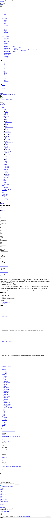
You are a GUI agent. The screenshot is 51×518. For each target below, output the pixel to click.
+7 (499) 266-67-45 (2, 2)
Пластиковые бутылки (5, 316)
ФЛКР (4, 411)
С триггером (5, 386)
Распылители (5, 424)
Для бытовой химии (6, 391)
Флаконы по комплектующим (9, 127)
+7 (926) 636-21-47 (2, 507)
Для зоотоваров (6, 394)
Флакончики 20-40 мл (3, 494)
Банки (1, 497)
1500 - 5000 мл (5, 373)
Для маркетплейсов (6, 398)
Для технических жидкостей (7, 404)
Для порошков (5, 401)
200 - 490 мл (5, 372)
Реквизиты (1, 489)
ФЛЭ (4, 415)
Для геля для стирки (6, 392)
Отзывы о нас (2, 491)
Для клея (5, 395)
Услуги (4, 186)
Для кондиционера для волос (7, 396)
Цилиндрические (6, 381)
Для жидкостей (6, 393)
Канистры (1, 496)
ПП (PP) (5, 419)
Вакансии (1, 492)
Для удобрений (6, 403)
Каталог (5, 109)
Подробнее (3, 434)
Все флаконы (7, 111)
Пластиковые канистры (7, 378)
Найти (1, 514)
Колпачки (5, 421)
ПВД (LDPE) (5, 417)
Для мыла (5, 400)
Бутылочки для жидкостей (3, 499)
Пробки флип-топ (6, 423)
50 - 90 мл (5, 370)
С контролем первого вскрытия (8, 407)
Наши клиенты (2, 490)
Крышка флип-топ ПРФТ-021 (6, 302)
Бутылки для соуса (6, 389)
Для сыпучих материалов (7, 402)
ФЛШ (4, 414)
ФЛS (4, 409)
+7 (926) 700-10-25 (7, 2)
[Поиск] (1, 6)
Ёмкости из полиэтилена (3, 500)
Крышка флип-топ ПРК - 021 (6, 303)
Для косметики (6, 397)
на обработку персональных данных (8, 486)
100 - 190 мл (5, 371)
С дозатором (5, 383)
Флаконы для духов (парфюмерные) (7, 341)
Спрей (1, 498)
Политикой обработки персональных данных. (25, 516)
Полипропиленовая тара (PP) (4, 501)
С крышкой (5, 384)
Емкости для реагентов (7, 405)
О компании (5, 179)
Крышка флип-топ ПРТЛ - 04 (6, 301)
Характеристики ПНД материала (6, 366)
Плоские (5, 379)
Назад (4, 108)
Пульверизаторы (2, 495)
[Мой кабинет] (0, 95)
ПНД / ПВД (5, 418)
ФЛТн (4, 413)
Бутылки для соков (6, 388)
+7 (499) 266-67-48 (2, 103)
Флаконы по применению (8, 133)
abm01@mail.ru (2, 1)
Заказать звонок (6, 200)
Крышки (5, 422)
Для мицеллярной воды (7, 399)
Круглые (5, 377)
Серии (6, 156)
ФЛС (4, 412)
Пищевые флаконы (6, 406)
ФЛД (4, 410)
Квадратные (5, 376)
